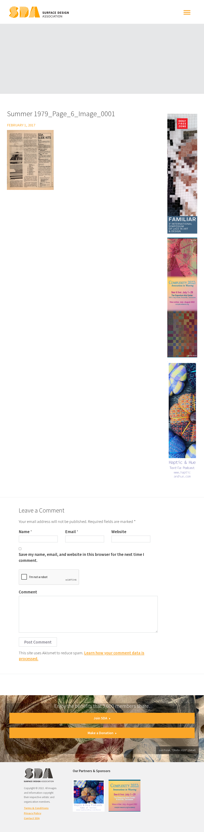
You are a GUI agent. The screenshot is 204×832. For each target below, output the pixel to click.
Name (24, 531)
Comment (28, 592)
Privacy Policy (32, 813)
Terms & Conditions (36, 808)
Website (118, 531)
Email (70, 531)
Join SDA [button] (100, 718)
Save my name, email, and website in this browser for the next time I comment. (81, 557)
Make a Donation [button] (100, 733)
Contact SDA (32, 818)
